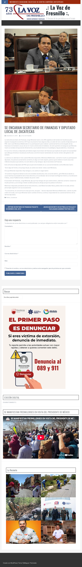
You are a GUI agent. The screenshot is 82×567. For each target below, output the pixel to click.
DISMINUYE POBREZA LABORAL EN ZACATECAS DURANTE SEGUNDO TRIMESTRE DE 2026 (58, 524)
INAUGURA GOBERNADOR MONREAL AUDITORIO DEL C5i (58, 501)
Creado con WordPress (10, 563)
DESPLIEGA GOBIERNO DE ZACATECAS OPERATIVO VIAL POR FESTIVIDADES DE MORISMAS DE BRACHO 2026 (21, 479)
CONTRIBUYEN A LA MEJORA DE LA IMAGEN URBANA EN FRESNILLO (57, 478)
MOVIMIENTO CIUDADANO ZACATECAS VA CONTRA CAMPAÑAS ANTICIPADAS (36, 2)
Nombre (8, 246)
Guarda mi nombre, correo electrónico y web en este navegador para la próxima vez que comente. (38, 268)
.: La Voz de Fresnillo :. (58, 10)
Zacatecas (14, 197)
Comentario (9, 226)
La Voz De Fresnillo (26, 135)
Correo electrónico (11, 253)
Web (6, 261)
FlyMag (25, 563)
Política (8, 197)
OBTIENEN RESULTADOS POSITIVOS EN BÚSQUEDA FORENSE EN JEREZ (20, 501)
